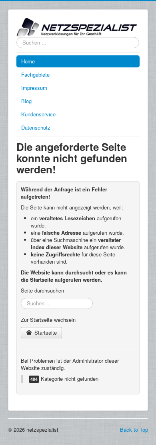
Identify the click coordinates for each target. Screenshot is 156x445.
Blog (26, 101)
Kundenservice (38, 114)
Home (28, 61)
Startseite (45, 332)
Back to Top (134, 429)
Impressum (34, 87)
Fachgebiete (35, 74)
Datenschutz (35, 127)
